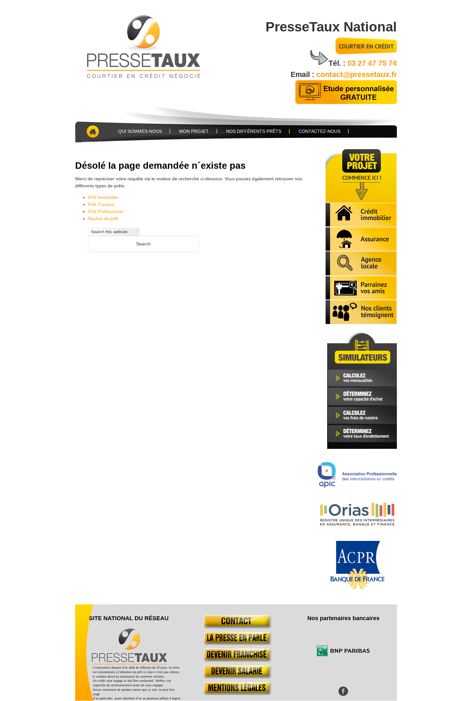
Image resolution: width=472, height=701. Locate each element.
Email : (303, 74)
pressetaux (153, 45)
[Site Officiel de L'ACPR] (357, 587)
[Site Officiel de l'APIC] (357, 486)
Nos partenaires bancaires (343, 618)
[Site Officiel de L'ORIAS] (357, 524)
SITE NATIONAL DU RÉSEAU (129, 618)
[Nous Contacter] (236, 626)
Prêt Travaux (101, 204)
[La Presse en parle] (236, 643)
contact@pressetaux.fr (356, 74)
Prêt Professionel (105, 211)
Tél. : (337, 63)
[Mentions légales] (236, 693)
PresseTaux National (331, 26)
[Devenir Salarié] (236, 677)
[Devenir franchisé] (236, 660)
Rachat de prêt (103, 218)
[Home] (92, 131)
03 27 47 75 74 (372, 63)
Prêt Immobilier (103, 197)
